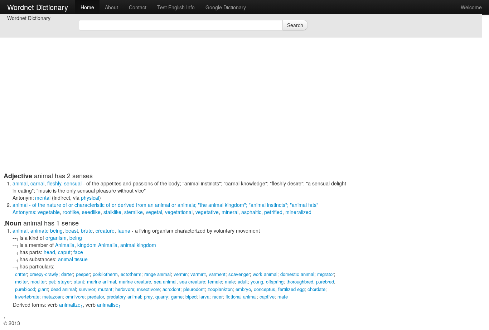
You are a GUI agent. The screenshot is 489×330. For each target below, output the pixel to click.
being (75, 237)
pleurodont (194, 289)
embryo (243, 289)
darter (67, 274)
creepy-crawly (44, 274)
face (78, 252)
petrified (273, 211)
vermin (181, 274)
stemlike (133, 211)
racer (217, 296)
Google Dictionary (225, 7)
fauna (123, 230)
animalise (109, 304)
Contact (137, 7)
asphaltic (251, 211)
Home (87, 7)
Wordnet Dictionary (37, 7)
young (257, 281)
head (49, 252)
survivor (87, 289)
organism (56, 237)
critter (21, 274)
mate (282, 296)
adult (243, 281)
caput (64, 252)
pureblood (25, 289)
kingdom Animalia (97, 244)
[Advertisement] (177, 122)
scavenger (239, 274)
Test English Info (176, 7)
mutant (105, 289)
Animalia (64, 244)
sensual (73, 183)
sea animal (165, 281)
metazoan (52, 296)
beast (72, 230)
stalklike (112, 211)
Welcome (471, 7)
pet (52, 281)
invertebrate (27, 296)
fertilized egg (291, 289)
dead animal (63, 289)
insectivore (148, 289)
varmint (198, 274)
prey (148, 296)
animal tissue (73, 259)
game (177, 296)
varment (217, 274)
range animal (157, 274)
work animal (265, 274)
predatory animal (124, 296)
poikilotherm (105, 274)
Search (295, 25)
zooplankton (220, 289)
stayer (64, 281)
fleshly (54, 183)
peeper (83, 274)
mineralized (298, 211)
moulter (38, 281)
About (111, 7)
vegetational (179, 211)
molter (21, 281)
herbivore (124, 289)
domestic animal (297, 274)
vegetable (49, 211)
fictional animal (241, 296)
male (230, 281)
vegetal (154, 211)
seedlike (91, 211)
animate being (46, 230)
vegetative (207, 211)
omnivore (75, 296)
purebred (325, 281)
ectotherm (131, 274)
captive (267, 296)
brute (87, 230)
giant (43, 289)
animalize (71, 304)
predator (95, 296)
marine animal (101, 281)
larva (204, 296)
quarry (161, 296)
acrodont (171, 289)
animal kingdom (138, 244)
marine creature (135, 281)
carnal (37, 183)
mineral (230, 211)
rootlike (71, 211)
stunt (79, 281)
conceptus (264, 289)
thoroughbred (299, 281)
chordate (316, 289)
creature (105, 230)
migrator (325, 274)
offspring (275, 281)
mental (42, 197)
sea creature (192, 281)
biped (191, 296)
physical (90, 197)
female (215, 281)
